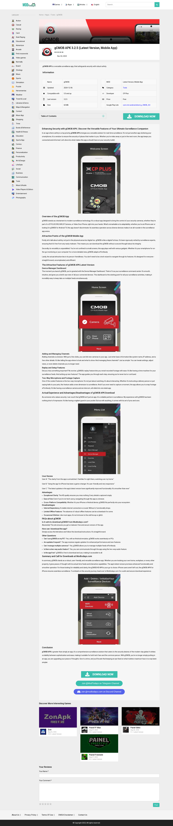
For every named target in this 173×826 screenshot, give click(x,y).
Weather (19, 95)
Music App (20, 115)
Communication (22, 177)
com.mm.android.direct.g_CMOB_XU (136, 105)
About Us (15, 815)
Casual (18, 25)
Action (18, 21)
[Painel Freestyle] (99, 743)
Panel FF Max (95, 728)
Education (19, 136)
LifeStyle (19, 165)
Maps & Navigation (23, 107)
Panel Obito (135, 728)
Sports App (20, 140)
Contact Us (82, 815)
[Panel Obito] (140, 716)
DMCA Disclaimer (65, 815)
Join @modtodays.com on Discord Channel (100, 691)
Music (18, 74)
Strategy (19, 70)
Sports (18, 78)
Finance (19, 148)
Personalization (22, 152)
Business (19, 173)
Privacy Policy (30, 815)
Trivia (18, 124)
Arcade (18, 49)
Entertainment (21, 193)
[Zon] (58, 717)
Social (18, 169)
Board (18, 66)
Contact (19, 111)
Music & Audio (21, 185)
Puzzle (18, 86)
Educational (20, 41)
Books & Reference (23, 128)
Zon (49, 730)
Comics (19, 144)
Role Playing (20, 37)
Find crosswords (22, 54)
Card (18, 33)
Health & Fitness (22, 132)
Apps (70, 5)
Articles (83, 5)
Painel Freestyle (96, 755)
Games (57, 5)
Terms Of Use (47, 815)
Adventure (20, 45)
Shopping (19, 119)
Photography (21, 198)
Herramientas (21, 91)
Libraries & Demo (22, 103)
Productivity (20, 156)
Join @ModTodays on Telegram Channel (100, 683)
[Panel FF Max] (99, 716)
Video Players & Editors (24, 189)
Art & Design (20, 161)
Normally (19, 62)
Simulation (20, 82)
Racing (18, 29)
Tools (18, 181)
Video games (21, 58)
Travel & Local (21, 99)
